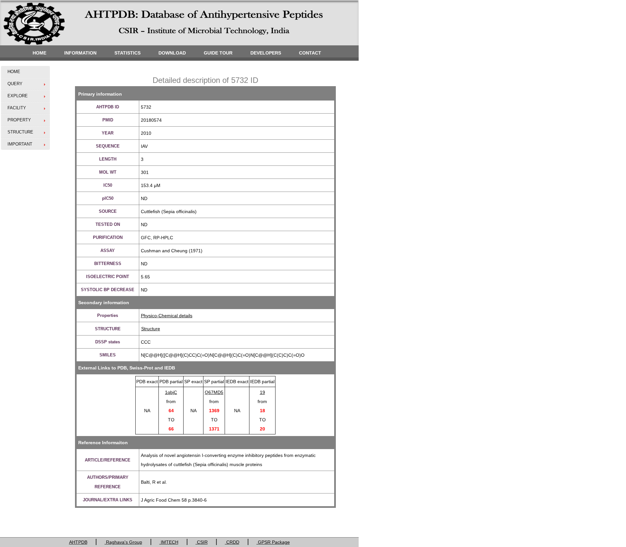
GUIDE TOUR (218, 52)
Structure (150, 328)
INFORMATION (80, 52)
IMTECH (168, 542)
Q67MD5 (214, 392)
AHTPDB (78, 542)
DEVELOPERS (265, 52)
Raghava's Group (123, 542)
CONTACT (310, 52)
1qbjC (171, 392)
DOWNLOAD (172, 52)
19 (262, 392)
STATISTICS (127, 52)
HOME (39, 52)
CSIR (202, 542)
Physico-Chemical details (166, 315)
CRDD (232, 542)
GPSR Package (273, 542)
